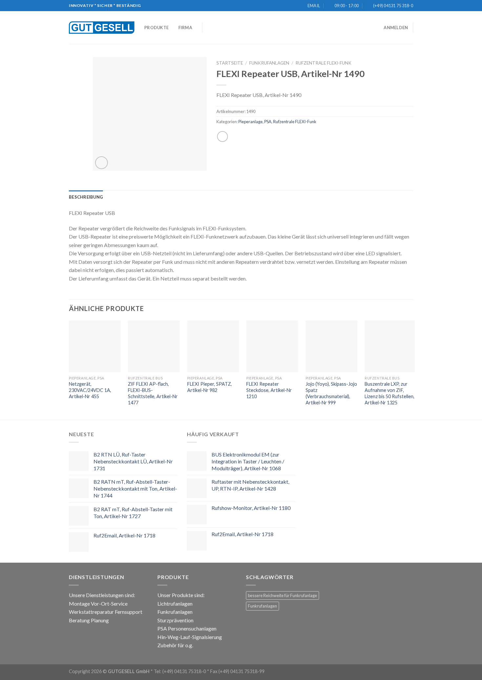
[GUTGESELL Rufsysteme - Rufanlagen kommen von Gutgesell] (101, 27)
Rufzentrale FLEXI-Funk (323, 63)
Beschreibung (86, 197)
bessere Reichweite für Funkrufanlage (282, 595)
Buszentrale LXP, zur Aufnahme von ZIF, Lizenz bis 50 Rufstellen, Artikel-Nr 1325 (389, 393)
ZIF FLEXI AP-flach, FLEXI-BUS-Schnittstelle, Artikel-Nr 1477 (153, 393)
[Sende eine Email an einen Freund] (222, 136)
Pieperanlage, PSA (254, 121)
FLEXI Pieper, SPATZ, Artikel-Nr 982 (209, 387)
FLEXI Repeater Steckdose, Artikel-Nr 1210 (269, 390)
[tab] (86, 197)
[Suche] (209, 27)
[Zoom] (101, 162)
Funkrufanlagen (269, 63)
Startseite (229, 63)
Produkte (156, 27)
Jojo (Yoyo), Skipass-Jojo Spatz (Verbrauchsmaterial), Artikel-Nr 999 (331, 393)
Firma (185, 27)
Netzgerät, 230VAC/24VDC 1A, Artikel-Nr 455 (90, 390)
